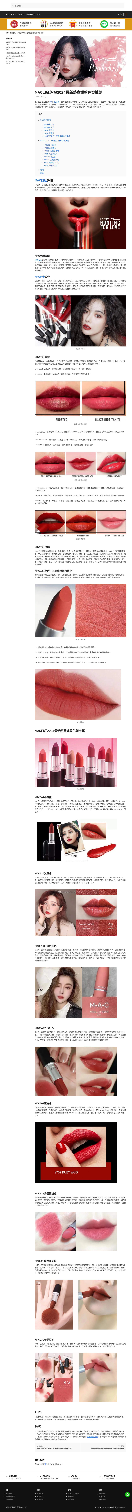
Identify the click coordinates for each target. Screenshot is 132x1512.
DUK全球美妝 (92, 1437)
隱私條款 (71, 1496)
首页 (7, 33)
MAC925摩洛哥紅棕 (51, 163)
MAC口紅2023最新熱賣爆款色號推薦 (54, 141)
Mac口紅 (23, 1507)
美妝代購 (16, 1507)
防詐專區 (71, 1499)
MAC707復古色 (50, 157)
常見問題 (102, 1494)
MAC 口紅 (38, 260)
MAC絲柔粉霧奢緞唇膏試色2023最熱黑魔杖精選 (107, 1449)
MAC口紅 (41, 180)
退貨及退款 (9, 1499)
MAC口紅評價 (54, 102)
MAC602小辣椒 (50, 145)
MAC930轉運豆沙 (50, 166)
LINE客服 (102, 1499)
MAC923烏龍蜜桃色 (51, 160)
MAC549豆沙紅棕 (50, 154)
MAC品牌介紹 (49, 124)
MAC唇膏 (40, 276)
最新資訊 (13, 33)
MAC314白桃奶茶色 (51, 151)
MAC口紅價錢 (49, 133)
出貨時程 (9, 1494)
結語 (42, 173)
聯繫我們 (102, 1496)
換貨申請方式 (10, 1496)
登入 (46, 1464)
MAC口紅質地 (49, 130)
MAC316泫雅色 (50, 148)
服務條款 (40, 1496)
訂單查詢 (40, 1494)
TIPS (42, 170)
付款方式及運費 (73, 1494)
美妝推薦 (9, 1507)
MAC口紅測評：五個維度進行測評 (57, 136)
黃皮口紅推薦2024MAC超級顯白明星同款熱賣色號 (54, 1449)
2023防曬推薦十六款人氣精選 (15, 53)
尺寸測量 (40, 1499)
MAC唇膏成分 (49, 127)
